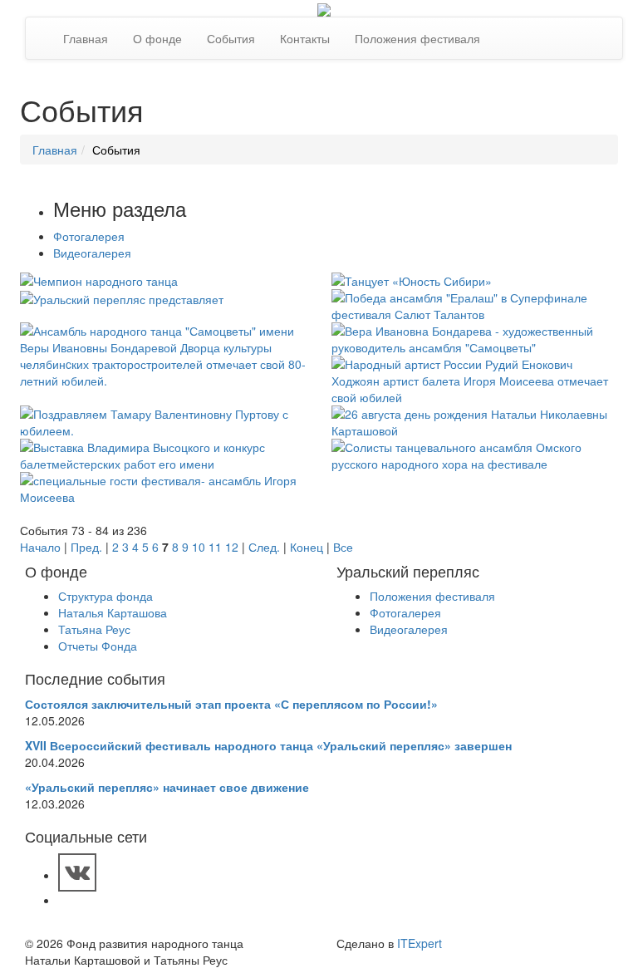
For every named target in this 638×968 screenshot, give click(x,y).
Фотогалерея (89, 236)
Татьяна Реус (94, 629)
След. (264, 546)
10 (198, 546)
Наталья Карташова (112, 612)
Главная (85, 38)
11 (215, 546)
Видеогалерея (92, 252)
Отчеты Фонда (97, 645)
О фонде (157, 38)
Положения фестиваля (417, 38)
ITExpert (419, 943)
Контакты (305, 38)
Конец (306, 546)
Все (343, 546)
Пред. (86, 546)
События (231, 38)
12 (231, 546)
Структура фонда (105, 595)
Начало (40, 546)
